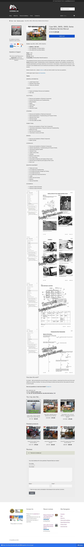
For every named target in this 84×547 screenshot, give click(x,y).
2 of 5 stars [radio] (30, 465)
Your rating (31, 463)
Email (53, 483)
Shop (10, 15)
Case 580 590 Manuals (37, 393)
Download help (64, 526)
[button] (44, 27)
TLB (54, 393)
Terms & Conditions (24, 15)
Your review (32, 466)
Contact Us (37, 15)
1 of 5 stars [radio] (29, 465)
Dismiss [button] (81, 545)
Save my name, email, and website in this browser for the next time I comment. (47, 489)
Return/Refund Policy (65, 522)
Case (15, 20)
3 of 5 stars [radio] (31, 465)
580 (29, 393)
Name (30, 483)
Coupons (63, 514)
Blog (62, 516)
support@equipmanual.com (70, 1)
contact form (13, 57)
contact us (42, 70)
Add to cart (62, 36)
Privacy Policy (64, 524)
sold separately (42, 73)
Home (12, 20)
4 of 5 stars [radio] (33, 465)
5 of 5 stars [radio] (34, 465)
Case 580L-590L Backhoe (48, 393)
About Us (16, 15)
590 (31, 393)
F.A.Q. (31, 15)
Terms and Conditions (65, 520)
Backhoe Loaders (20, 20)
